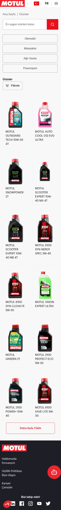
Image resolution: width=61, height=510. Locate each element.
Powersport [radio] (30, 68)
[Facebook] (21, 503)
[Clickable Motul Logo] (12, 3)
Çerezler (7, 487)
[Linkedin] (13, 503)
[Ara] (52, 24)
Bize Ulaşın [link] (9, 475)
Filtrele (15, 85)
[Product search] (28, 3)
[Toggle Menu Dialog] (56, 3)
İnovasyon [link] (8, 463)
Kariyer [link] (6, 483)
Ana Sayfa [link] (9, 14)
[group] (30, 53)
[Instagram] (30, 503)
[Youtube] (39, 503)
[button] (7, 504)
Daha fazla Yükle (30, 428)
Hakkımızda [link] (9, 459)
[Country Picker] (36, 3)
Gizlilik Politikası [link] (12, 471)
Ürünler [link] (24, 14)
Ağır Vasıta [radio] (30, 58)
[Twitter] (48, 503)
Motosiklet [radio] (30, 48)
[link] (15, 127)
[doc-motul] (54, 472)
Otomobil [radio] (30, 38)
